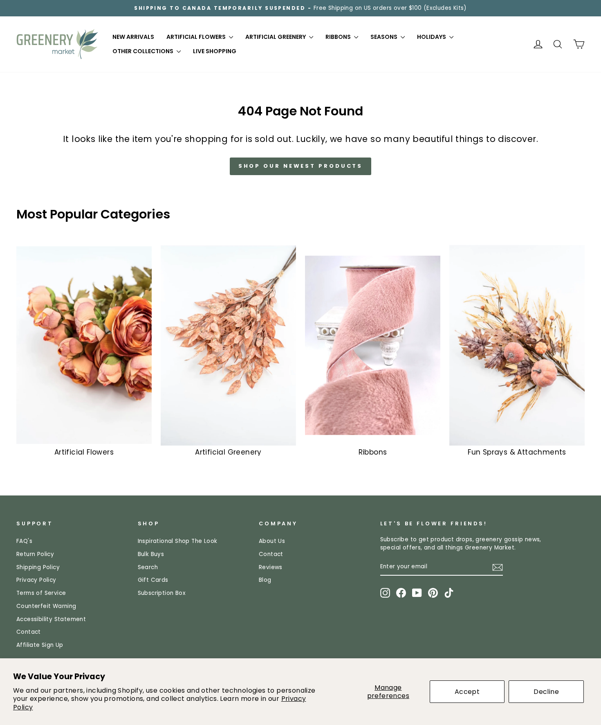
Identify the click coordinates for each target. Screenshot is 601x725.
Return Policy (35, 554)
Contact (28, 632)
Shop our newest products (300, 166)
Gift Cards (153, 580)
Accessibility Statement (51, 619)
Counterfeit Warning (46, 606)
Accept (467, 691)
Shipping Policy (38, 567)
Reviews (271, 567)
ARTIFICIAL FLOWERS (196, 37)
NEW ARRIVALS (133, 37)
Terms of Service (41, 593)
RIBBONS (338, 37)
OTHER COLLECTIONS (143, 51)
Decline (546, 691)
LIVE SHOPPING (214, 51)
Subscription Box (162, 593)
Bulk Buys (151, 554)
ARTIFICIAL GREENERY (276, 37)
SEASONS (384, 37)
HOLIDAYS (432, 37)
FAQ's (24, 541)
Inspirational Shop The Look (178, 541)
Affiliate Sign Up (39, 645)
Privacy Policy (36, 580)
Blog (265, 580)
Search (148, 567)
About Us (272, 541)
